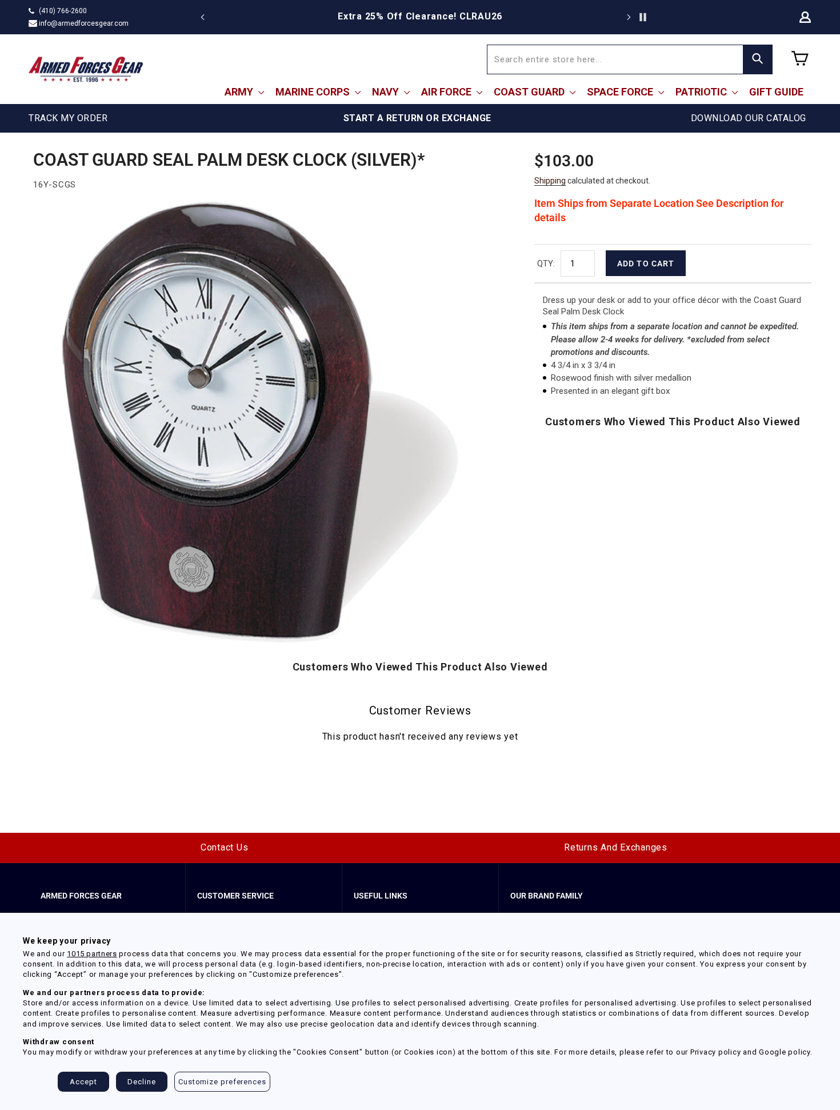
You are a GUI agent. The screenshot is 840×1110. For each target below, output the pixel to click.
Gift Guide (776, 92)
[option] (420, 16)
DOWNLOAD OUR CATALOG (748, 118)
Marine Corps (313, 92)
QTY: (546, 263)
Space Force (621, 92)
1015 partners (92, 953)
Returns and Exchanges (615, 847)
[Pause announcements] (643, 17)
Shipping (550, 180)
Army (240, 92)
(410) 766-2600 (63, 11)
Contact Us (225, 847)
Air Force (447, 92)
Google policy (784, 1052)
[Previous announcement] (202, 17)
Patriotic (702, 92)
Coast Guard (530, 92)
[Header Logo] (86, 69)
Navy (386, 92)
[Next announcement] (628, 17)
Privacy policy (715, 1052)
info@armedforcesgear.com (84, 23)
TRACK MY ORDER (68, 118)
